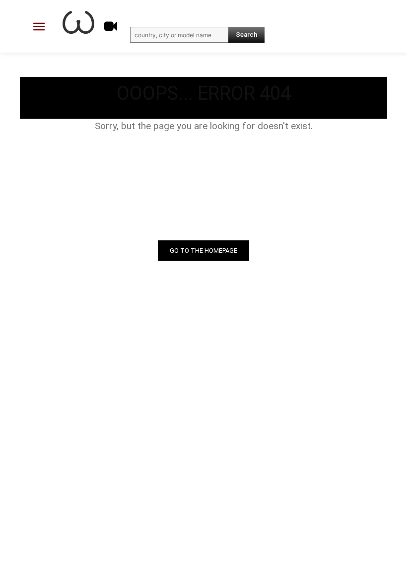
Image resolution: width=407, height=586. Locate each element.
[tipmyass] (78, 22)
